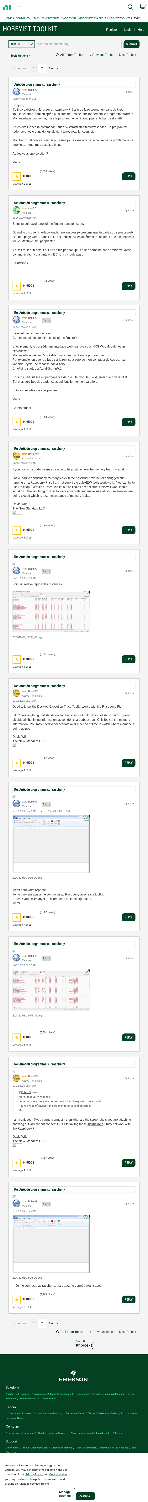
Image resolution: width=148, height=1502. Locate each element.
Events (118, 1433)
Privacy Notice (34, 1474)
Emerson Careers (57, 1433)
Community (23, 18)
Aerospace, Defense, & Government (53, 1394)
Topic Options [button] (19, 55)
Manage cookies (65, 1493)
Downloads (12, 1447)
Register (112, 29)
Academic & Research (18, 1394)
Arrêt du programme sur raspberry (37, 84)
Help (141, 29)
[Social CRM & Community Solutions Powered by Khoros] (84, 1344)
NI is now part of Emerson (20, 1433)
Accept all (85, 1495)
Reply (129, 176)
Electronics (83, 1394)
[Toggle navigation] (23, 8)
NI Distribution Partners (18, 1413)
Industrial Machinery (116, 1394)
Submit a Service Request (114, 1447)
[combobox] (78, 44)
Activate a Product (86, 1447)
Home (8, 18)
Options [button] (128, 92)
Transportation (48, 1398)
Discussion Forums (46, 18)
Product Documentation (35, 1447)
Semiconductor (28, 1398)
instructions (95, 1124)
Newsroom (77, 1433)
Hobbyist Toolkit (118, 18)
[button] (17, 177)
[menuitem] (130, 8)
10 (25, 1307)
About (40, 1433)
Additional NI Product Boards (83, 18)
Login (128, 29)
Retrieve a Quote (75, 1413)
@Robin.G (25, 1092)
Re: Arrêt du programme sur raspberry (39, 203)
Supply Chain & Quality (99, 1433)
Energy (97, 1394)
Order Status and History (48, 1413)
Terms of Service (97, 1413)
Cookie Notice (58, 1474)
